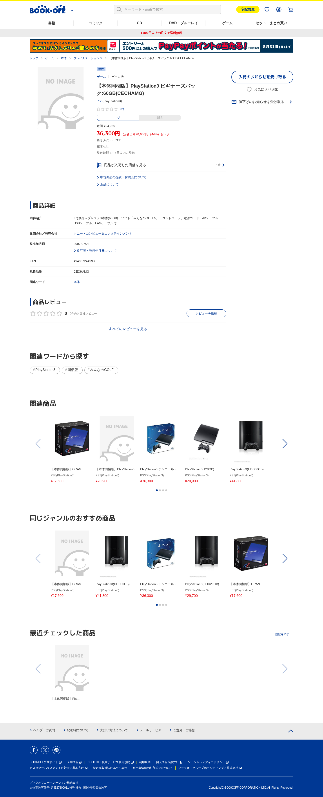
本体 (64, 58)
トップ (34, 58)
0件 (122, 109)
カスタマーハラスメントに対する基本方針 (57, 767)
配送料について (77, 730)
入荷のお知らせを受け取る (262, 77)
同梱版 (72, 370)
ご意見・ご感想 (184, 730)
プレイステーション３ (88, 58)
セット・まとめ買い (271, 23)
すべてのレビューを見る (128, 329)
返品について (109, 184)
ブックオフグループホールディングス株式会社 (208, 767)
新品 (160, 117)
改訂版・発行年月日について (97, 250)
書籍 (51, 23)
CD (139, 23)
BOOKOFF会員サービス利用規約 (108, 762)
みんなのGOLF (102, 370)
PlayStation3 (45, 370)
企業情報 (72, 762)
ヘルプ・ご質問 (44, 730)
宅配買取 (248, 9)
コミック (96, 23)
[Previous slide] (38, 444)
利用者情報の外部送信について (153, 767)
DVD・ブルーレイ (183, 23)
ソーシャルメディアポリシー (206, 762)
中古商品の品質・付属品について (123, 177)
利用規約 (145, 762)
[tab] (157, 490)
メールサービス (150, 730)
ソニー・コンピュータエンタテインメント (103, 233)
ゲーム (227, 23)
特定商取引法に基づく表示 (110, 767)
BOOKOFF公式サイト (44, 762)
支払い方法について (114, 730)
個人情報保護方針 (167, 762)
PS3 (99, 101)
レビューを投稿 (206, 313)
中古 (118, 117)
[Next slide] (284, 444)
